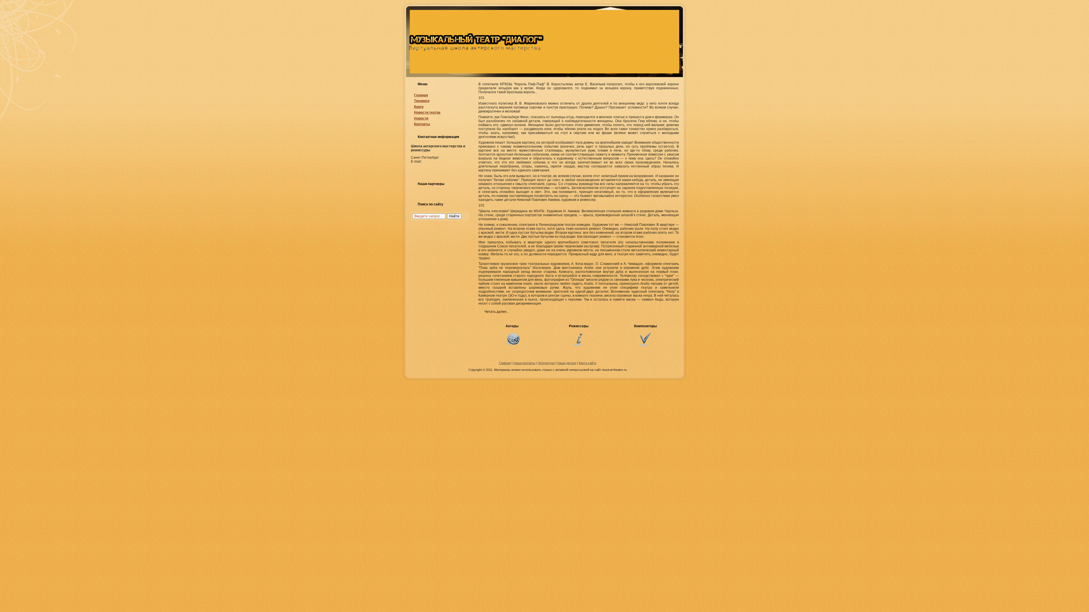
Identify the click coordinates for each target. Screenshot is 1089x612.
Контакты (422, 124)
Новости (421, 118)
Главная (421, 95)
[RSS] (414, 363)
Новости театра (427, 112)
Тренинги (421, 101)
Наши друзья (566, 363)
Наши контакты (524, 363)
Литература (546, 363)
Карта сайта (587, 363)
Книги (418, 107)
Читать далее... (496, 312)
